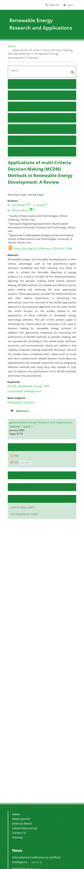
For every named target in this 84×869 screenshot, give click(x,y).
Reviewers (18, 141)
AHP (46, 386)
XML (16, 456)
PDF (21, 462)
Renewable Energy (30, 386)
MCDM (11, 386)
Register (54, 5)
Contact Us (18, 152)
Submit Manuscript (24, 129)
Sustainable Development (24, 391)
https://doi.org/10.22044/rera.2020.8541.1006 (42, 248)
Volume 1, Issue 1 (21, 426)
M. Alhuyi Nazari (18, 210)
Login (69, 5)
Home (11, 46)
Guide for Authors (23, 118)
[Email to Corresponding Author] (28, 204)
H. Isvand (39, 205)
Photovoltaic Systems (21, 402)
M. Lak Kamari (16, 205)
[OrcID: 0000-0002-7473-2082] (31, 209)
